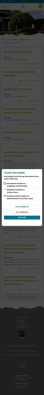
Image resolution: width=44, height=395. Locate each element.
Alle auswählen (22, 207)
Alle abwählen (22, 212)
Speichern (22, 217)
